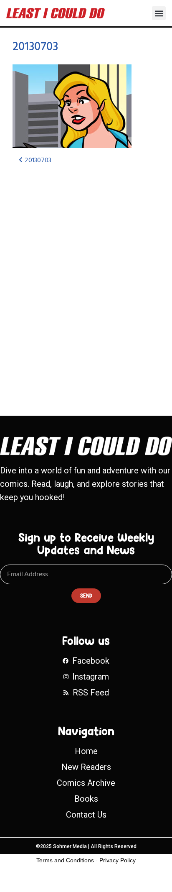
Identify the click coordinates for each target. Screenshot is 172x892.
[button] (159, 13)
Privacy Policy (117, 860)
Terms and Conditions (65, 860)
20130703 (35, 47)
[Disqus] (86, 282)
